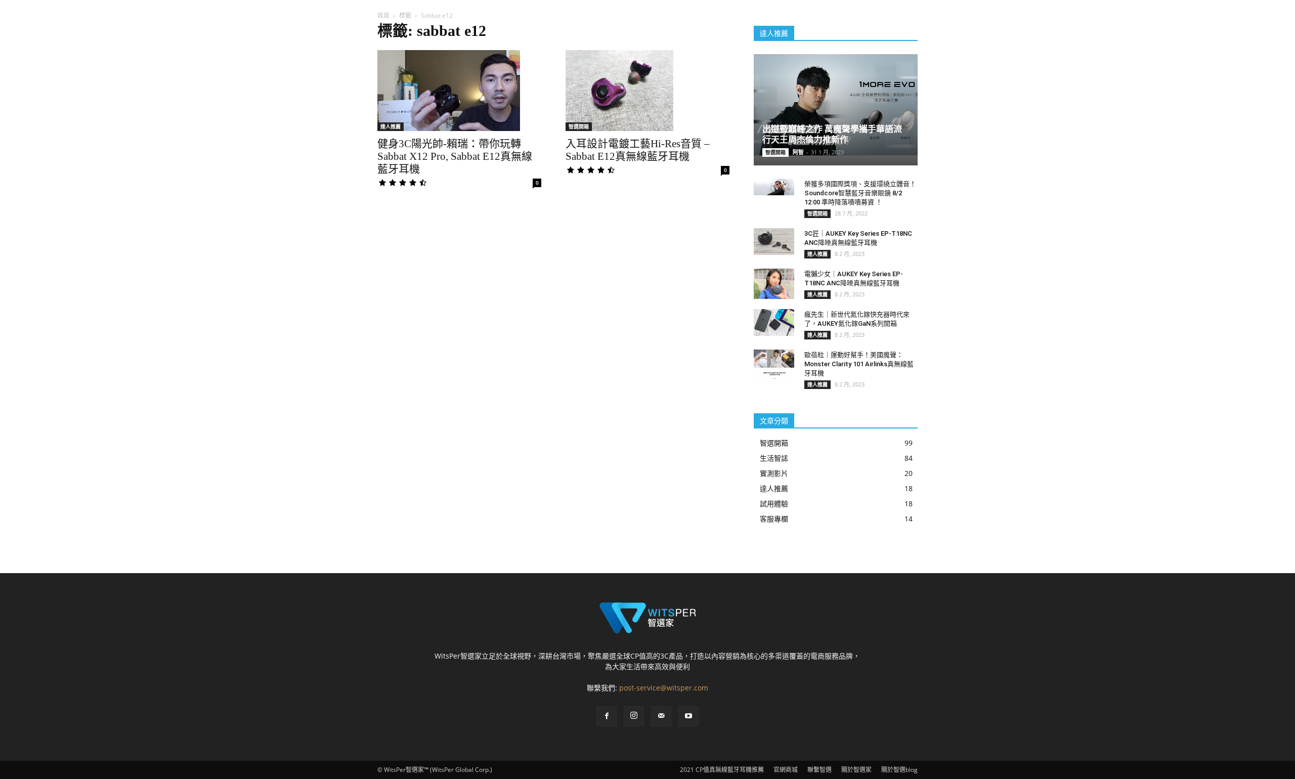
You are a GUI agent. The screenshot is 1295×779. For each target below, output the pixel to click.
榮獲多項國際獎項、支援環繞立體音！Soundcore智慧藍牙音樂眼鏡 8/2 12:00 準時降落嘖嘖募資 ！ (860, 193)
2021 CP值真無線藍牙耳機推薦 (722, 769)
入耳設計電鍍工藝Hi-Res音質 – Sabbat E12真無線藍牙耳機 (638, 150)
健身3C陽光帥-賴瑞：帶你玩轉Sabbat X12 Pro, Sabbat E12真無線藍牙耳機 (454, 156)
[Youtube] (688, 716)
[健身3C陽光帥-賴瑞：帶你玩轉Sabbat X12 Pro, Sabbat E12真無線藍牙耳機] (459, 90)
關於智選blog (899, 769)
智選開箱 (579, 126)
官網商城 (785, 769)
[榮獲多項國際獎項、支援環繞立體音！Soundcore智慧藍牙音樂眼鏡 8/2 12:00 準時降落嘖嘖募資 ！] (774, 187)
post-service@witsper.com (663, 688)
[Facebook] (606, 716)
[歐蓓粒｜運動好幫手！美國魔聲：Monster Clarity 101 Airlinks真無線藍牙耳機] (774, 366)
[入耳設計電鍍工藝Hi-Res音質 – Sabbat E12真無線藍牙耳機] (647, 90)
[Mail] (661, 716)
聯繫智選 (819, 769)
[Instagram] (634, 716)
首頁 (383, 15)
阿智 (798, 152)
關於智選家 (856, 769)
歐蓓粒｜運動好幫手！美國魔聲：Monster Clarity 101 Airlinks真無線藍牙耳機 (859, 364)
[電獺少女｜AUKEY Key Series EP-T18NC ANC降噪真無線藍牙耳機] (774, 284)
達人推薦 (390, 126)
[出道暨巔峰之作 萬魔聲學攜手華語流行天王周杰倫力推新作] (836, 105)
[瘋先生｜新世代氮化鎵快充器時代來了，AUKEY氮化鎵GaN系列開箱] (774, 322)
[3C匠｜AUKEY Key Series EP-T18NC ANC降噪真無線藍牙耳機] (774, 241)
